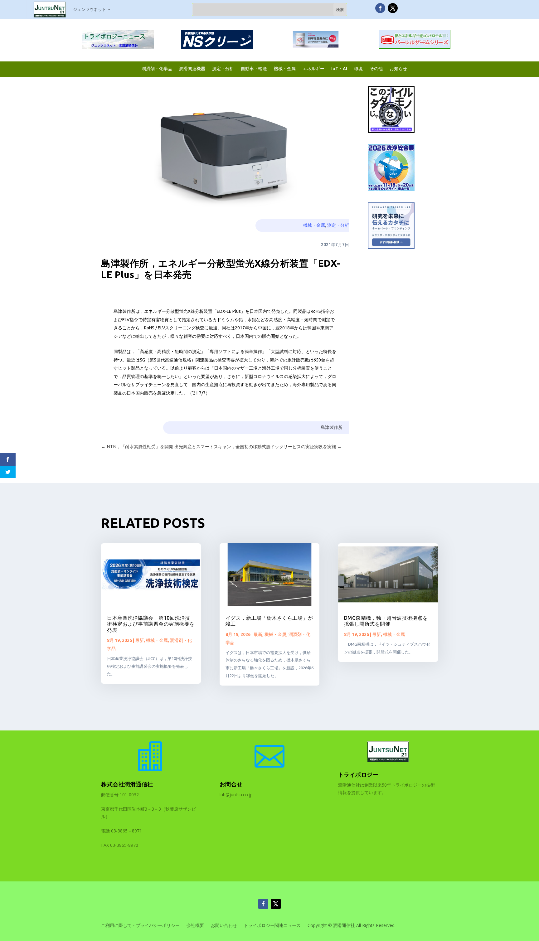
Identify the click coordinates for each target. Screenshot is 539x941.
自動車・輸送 (254, 68)
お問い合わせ (224, 925)
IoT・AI (339, 68)
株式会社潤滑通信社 (127, 784)
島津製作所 (331, 427)
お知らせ (398, 68)
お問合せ (231, 784)
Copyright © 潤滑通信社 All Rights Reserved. (352, 925)
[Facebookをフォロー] (380, 8)
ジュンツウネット (89, 9)
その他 (376, 68)
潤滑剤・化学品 (157, 68)
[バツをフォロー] (393, 8)
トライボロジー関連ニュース (272, 925)
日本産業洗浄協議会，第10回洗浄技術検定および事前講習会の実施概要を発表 (151, 624)
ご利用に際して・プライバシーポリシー (140, 925)
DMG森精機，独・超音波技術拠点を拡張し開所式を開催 (386, 621)
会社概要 (195, 925)
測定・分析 (223, 68)
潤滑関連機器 (192, 68)
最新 (139, 640)
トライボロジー (358, 774)
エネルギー (313, 68)
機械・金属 (285, 68)
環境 (358, 68)
